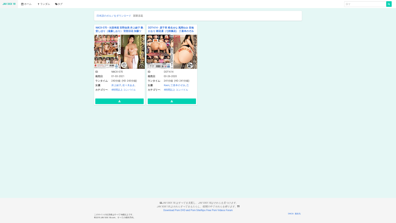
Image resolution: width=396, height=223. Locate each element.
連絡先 (298, 213)
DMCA (291, 213)
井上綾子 (116, 85)
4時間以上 (117, 89)
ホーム (28, 3)
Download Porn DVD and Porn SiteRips (184, 210)
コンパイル (129, 89)
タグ (60, 3)
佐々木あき (128, 85)
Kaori (166, 85)
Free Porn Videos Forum (219, 210)
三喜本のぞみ (177, 85)
